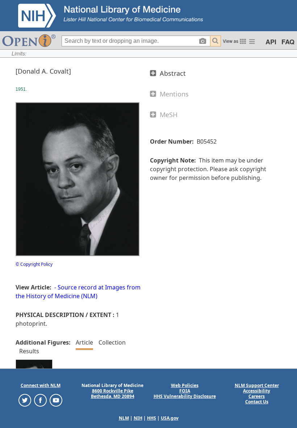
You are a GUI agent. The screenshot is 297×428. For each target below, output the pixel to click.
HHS (151, 418)
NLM (124, 418)
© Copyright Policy (34, 264)
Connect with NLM (40, 385)
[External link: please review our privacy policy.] (24, 400)
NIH (138, 418)
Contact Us (256, 402)
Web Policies (184, 385)
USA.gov (170, 418)
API (270, 41)
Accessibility (256, 391)
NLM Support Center (257, 385)
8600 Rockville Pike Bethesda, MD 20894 (112, 393)
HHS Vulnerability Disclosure (185, 396)
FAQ (287, 41)
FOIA (184, 391)
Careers (256, 396)
